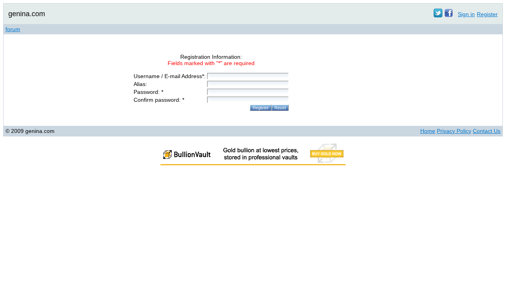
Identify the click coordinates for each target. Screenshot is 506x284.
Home (427, 131)
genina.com (26, 14)
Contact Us (486, 131)
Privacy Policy (454, 131)
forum (13, 29)
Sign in (466, 14)
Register (487, 14)
